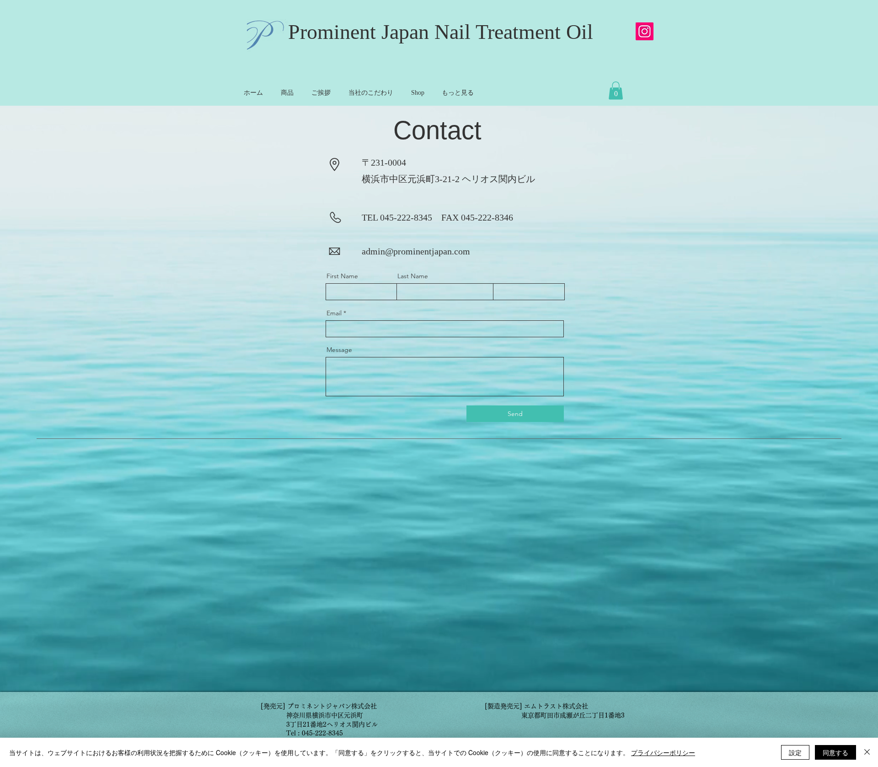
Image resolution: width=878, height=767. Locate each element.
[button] (615, 90)
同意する (835, 752)
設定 (795, 752)
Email (334, 313)
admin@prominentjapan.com (416, 251)
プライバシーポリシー (663, 752)
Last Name (412, 276)
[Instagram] (644, 31)
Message (339, 349)
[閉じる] (867, 752)
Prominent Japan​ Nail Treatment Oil (440, 31)
